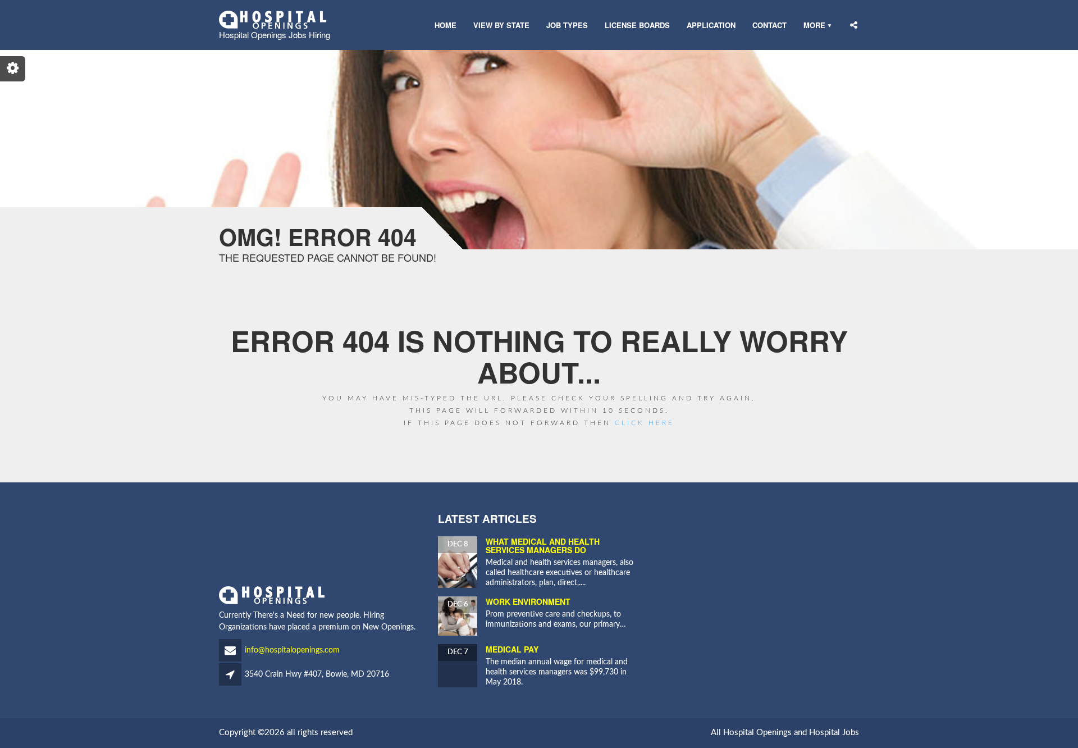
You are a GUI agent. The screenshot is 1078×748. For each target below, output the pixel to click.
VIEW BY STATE (501, 25)
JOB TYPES (567, 25)
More (814, 25)
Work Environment (528, 601)
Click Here (644, 422)
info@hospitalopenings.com (292, 650)
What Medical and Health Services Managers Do (543, 545)
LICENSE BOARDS (637, 25)
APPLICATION (711, 25)
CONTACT (769, 25)
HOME (445, 25)
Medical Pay (512, 649)
